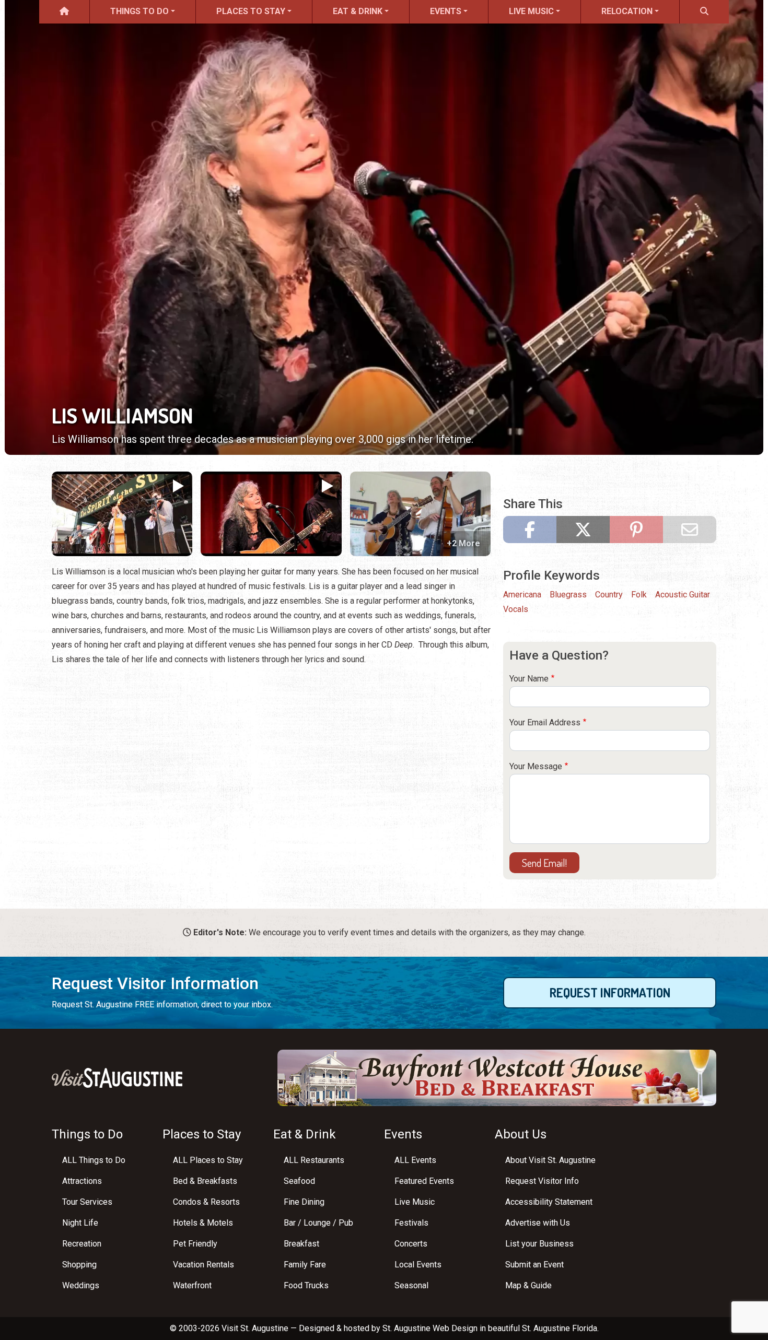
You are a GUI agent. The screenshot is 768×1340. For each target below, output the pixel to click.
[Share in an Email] (689, 529)
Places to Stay (250, 11)
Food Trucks (306, 1285)
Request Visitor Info (542, 1181)
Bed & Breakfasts (205, 1181)
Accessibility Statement (548, 1202)
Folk (639, 595)
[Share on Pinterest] (636, 529)
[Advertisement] (271, 748)
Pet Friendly (195, 1244)
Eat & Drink (357, 11)
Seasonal (411, 1285)
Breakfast (301, 1244)
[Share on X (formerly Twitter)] (583, 529)
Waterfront (192, 1285)
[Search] (704, 11)
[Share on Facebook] (529, 529)
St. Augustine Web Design (430, 1328)
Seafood (299, 1181)
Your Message (535, 766)
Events (445, 11)
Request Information (610, 992)
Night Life (80, 1223)
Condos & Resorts (206, 1202)
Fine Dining (304, 1202)
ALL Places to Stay (208, 1160)
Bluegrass (568, 595)
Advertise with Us (537, 1223)
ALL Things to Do (93, 1160)
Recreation (81, 1244)
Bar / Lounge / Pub (318, 1223)
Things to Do (139, 11)
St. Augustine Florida (559, 1328)
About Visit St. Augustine (550, 1160)
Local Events (417, 1265)
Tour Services (87, 1202)
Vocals (515, 609)
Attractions (82, 1181)
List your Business (539, 1244)
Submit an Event (534, 1265)
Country (609, 595)
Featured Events (424, 1181)
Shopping (79, 1265)
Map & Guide (528, 1285)
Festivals (411, 1223)
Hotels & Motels (203, 1223)
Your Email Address (544, 722)
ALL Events (415, 1160)
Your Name (529, 679)
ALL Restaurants (314, 1160)
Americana (522, 595)
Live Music (531, 11)
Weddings (80, 1285)
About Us (520, 1134)
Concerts (410, 1244)
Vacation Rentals (203, 1265)
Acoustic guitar (682, 595)
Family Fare (305, 1265)
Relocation (627, 11)
